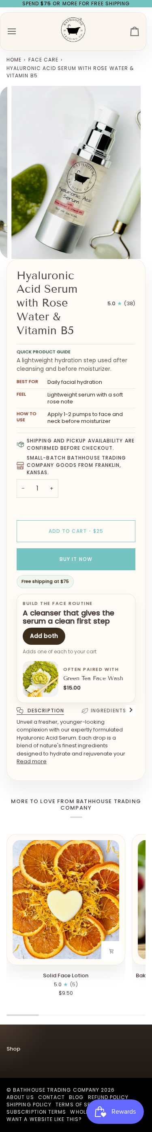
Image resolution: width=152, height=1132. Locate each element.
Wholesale (85, 1111)
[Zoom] (26, 243)
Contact (51, 1097)
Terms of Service (81, 1104)
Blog (76, 1097)
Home (13, 59)
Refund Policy (108, 1097)
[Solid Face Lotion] (66, 899)
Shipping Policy (28, 1104)
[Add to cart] (111, 951)
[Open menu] (19, 31)
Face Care (43, 59)
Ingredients (108, 710)
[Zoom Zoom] (76, 172)
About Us (20, 1097)
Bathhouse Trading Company (56, 1089)
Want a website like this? (44, 1119)
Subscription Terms (36, 1111)
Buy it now (76, 559)
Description (45, 710)
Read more (32, 761)
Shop (13, 1049)
